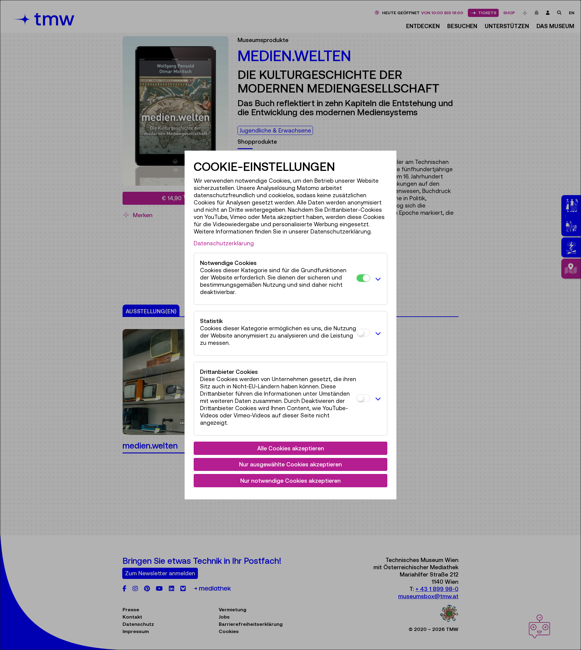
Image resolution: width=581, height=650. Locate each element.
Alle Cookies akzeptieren (290, 448)
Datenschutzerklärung (224, 243)
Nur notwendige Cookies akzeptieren (290, 480)
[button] (377, 279)
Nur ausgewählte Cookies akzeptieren (290, 464)
